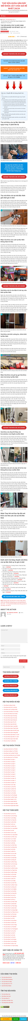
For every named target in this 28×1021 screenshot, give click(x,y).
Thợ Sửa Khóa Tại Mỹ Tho (9, 878)
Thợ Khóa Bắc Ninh (16, 33)
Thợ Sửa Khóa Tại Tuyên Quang (11, 945)
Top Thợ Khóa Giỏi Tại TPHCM (11, 757)
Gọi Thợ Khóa (6, 1019)
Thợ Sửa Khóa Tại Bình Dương (10, 868)
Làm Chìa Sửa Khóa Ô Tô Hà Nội (11, 711)
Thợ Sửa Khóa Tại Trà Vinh (10, 855)
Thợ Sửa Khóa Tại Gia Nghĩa (10, 889)
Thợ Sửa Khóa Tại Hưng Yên (10, 893)
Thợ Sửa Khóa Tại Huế (9, 830)
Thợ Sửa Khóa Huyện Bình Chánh (11, 805)
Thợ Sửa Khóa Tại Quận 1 (9, 759)
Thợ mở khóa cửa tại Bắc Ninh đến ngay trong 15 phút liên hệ (13, 97)
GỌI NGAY (8, 567)
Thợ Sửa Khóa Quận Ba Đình (10, 724)
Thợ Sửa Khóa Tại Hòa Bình (10, 891)
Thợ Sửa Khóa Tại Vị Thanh (10, 838)
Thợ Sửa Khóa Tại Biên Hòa (10, 826)
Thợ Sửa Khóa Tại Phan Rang (10, 905)
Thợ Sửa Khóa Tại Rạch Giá (10, 922)
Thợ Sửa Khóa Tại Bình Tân (10, 788)
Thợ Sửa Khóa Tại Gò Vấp (9, 784)
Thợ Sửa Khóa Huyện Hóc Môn (11, 803)
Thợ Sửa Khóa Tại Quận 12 (10, 782)
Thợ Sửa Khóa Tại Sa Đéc (9, 849)
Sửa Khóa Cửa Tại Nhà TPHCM (11, 753)
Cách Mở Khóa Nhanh (6, 985)
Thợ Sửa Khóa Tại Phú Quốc (10, 914)
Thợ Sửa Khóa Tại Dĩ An (9, 918)
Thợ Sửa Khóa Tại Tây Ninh (10, 841)
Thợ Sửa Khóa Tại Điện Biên (10, 857)
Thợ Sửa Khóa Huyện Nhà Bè (10, 801)
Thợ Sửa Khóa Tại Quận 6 (9, 770)
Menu (4, 16)
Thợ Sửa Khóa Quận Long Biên (11, 726)
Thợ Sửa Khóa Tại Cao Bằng (10, 941)
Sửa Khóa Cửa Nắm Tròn (7, 1000)
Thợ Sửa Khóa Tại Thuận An (10, 876)
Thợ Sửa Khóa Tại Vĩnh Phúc (10, 845)
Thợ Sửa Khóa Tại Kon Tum (10, 897)
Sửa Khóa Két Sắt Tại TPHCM (10, 749)
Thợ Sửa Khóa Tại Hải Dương (10, 864)
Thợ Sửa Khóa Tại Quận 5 (9, 768)
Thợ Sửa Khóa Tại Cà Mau (9, 880)
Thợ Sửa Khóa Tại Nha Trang (10, 861)
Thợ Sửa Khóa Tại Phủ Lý (9, 899)
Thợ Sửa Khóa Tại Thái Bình (10, 926)
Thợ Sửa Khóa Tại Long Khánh (10, 828)
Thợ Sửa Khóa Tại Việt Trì (9, 933)
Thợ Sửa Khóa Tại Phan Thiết (10, 901)
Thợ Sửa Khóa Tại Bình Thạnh (10, 797)
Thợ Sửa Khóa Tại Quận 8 (9, 774)
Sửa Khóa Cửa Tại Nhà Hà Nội (10, 709)
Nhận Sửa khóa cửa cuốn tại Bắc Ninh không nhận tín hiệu (15, 101)
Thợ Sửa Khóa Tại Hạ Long (10, 832)
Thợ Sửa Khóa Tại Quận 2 (9, 761)
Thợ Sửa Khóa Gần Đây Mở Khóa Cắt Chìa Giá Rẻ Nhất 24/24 (14, 6)
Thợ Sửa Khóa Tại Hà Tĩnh (9, 866)
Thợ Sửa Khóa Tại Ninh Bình (10, 903)
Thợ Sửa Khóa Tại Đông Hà (10, 859)
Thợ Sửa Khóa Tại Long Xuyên (10, 834)
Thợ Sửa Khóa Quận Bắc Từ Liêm (11, 736)
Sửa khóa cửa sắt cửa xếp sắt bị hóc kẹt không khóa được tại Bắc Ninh (15, 112)
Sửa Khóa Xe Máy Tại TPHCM (10, 751)
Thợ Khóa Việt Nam (6, 33)
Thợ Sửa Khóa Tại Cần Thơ (10, 813)
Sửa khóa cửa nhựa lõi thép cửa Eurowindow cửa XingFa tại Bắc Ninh (14, 109)
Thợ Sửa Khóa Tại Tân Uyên (10, 874)
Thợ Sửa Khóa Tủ (5, 998)
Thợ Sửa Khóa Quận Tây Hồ (10, 722)
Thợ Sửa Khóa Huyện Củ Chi (10, 799)
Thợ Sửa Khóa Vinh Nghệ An (10, 916)
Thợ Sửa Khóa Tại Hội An (9, 935)
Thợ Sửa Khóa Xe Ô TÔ (7, 983)
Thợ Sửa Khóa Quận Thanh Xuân (11, 728)
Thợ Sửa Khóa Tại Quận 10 (10, 778)
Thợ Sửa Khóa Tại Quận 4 (9, 765)
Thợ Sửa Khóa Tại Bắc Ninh (10, 822)
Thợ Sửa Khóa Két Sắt (7, 977)
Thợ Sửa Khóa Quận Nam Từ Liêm (11, 734)
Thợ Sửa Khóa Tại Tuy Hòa (10, 931)
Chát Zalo (15, 1019)
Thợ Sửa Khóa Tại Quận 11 (10, 780)
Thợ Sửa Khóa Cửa (5, 31)
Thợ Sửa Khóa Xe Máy (7, 981)
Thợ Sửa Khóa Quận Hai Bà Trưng (11, 730)
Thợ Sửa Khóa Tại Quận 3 (9, 763)
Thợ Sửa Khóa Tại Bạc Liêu (10, 943)
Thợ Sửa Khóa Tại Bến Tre (9, 851)
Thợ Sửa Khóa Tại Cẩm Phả (10, 882)
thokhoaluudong (13, 612)
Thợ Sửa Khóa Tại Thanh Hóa (10, 870)
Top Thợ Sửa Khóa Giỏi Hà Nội (10, 713)
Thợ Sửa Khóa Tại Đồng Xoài (10, 847)
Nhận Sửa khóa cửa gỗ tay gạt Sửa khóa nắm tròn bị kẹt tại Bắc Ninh (15, 106)
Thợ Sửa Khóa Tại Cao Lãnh (10, 853)
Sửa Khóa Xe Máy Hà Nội (9, 705)
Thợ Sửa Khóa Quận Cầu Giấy (10, 717)
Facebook (23, 1019)
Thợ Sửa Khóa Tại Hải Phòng (10, 815)
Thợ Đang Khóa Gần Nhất (7, 1002)
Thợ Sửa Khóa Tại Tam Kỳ (9, 937)
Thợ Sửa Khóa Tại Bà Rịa (9, 843)
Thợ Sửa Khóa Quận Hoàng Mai (11, 732)
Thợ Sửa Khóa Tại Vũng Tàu (10, 820)
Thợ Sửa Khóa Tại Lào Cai (9, 895)
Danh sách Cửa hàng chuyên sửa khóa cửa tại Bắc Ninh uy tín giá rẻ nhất (14, 118)
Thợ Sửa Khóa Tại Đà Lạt (9, 824)
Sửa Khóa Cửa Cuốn (6, 996)
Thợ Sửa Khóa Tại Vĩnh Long (10, 836)
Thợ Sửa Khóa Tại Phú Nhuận (10, 795)
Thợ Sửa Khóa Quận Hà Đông (10, 715)
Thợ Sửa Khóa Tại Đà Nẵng (10, 818)
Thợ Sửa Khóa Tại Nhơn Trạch (10, 885)
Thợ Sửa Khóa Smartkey (7, 979)
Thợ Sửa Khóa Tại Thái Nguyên (11, 928)
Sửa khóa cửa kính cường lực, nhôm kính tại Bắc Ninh (14, 104)
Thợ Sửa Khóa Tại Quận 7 (9, 772)
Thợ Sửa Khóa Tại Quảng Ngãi (10, 910)
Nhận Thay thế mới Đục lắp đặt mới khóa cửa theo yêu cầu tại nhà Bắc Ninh (13, 115)
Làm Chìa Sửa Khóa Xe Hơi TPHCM (12, 755)
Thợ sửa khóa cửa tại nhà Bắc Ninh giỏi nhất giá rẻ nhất (14, 99)
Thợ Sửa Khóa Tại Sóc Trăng (10, 924)
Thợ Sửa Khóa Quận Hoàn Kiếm (11, 738)
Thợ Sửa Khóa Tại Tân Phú (10, 786)
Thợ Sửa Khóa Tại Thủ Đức (10, 791)
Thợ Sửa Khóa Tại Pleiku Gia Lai (11, 912)
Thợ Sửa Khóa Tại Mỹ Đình (10, 741)
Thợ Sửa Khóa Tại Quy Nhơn (10, 920)
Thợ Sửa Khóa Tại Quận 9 (9, 776)
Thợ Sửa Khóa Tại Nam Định (10, 908)
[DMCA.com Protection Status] (5, 1007)
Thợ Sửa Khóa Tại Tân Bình (10, 793)
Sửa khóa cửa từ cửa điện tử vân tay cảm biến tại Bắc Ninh (15, 102)
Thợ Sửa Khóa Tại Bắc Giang (10, 872)
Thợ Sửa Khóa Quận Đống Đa (10, 720)
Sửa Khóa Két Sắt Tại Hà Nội (10, 707)
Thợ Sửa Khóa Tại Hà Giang (10, 939)
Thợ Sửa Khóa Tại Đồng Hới (10, 887)
